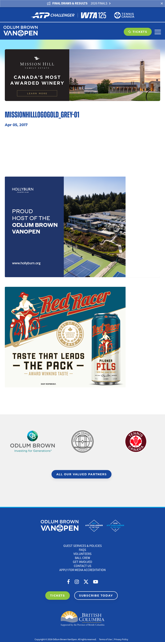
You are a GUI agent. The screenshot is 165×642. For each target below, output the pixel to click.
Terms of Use (105, 639)
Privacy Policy (121, 639)
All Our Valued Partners (81, 474)
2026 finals (99, 3)
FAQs (82, 550)
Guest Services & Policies (82, 546)
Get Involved (82, 562)
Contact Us (82, 566)
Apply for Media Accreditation (82, 570)
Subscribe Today (96, 595)
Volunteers (82, 554)
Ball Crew (82, 558)
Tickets (140, 32)
